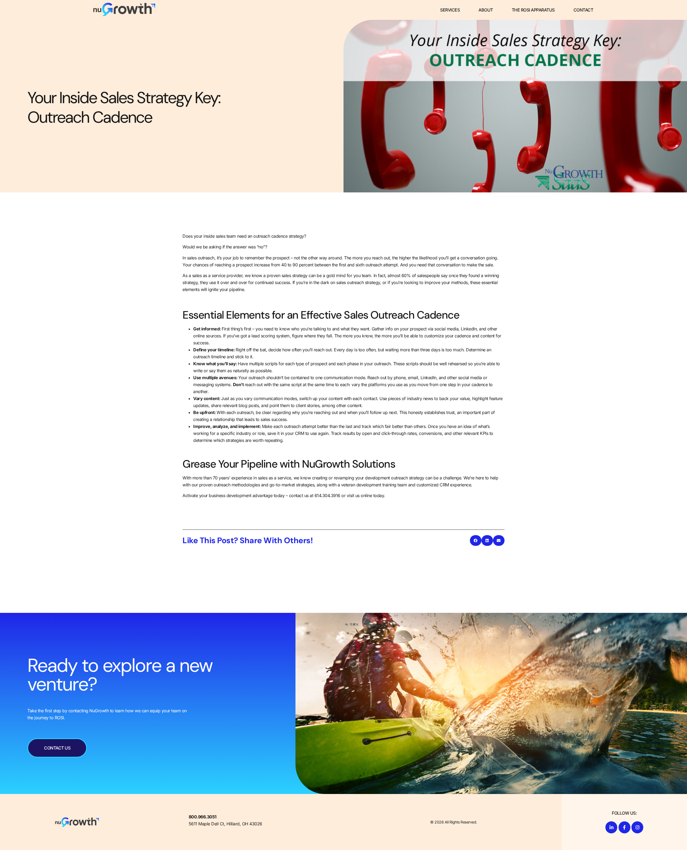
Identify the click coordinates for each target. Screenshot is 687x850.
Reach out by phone (386, 377)
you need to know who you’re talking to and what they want (312, 328)
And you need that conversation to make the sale (446, 264)
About (485, 10)
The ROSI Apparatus (533, 10)
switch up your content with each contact (338, 398)
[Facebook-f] (624, 827)
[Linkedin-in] (611, 827)
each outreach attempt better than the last (312, 426)
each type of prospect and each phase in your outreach (338, 363)
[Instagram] (637, 827)
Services (450, 10)
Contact (583, 10)
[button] (475, 540)
